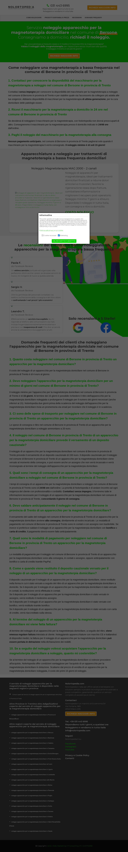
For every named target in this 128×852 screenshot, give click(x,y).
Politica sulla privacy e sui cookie (51, 230)
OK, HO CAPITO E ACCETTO (64, 241)
